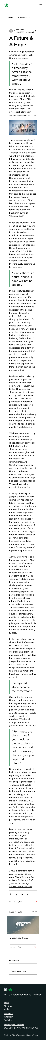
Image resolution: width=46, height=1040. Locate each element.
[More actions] (35, 31)
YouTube (8, 1020)
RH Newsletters (24, 17)
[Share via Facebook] (10, 894)
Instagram (8, 1016)
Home (6, 1002)
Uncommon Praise (19, 938)
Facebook (8, 1013)
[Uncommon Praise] (23, 925)
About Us (8, 1006)
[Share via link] (28, 894)
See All (34, 911)
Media (6, 1009)
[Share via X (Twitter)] (16, 894)
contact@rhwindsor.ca (14, 1024)
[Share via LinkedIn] (22, 894)
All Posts (10, 17)
